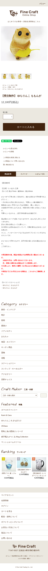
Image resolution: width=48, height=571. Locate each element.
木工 (14, 87)
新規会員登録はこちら (31, 21)
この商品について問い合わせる (14, 161)
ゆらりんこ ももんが (10, 288)
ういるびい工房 (12, 85)
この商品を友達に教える (11, 157)
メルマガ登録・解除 (24, 558)
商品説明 (8, 174)
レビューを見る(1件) (10, 148)
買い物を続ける (8, 165)
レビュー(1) (40, 174)
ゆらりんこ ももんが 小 (11, 285)
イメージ (24, 174)
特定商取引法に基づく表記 (19, 556)
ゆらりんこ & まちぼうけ (15, 89)
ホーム (4, 85)
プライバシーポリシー (35, 556)
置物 (9, 87)
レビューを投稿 (8, 151)
